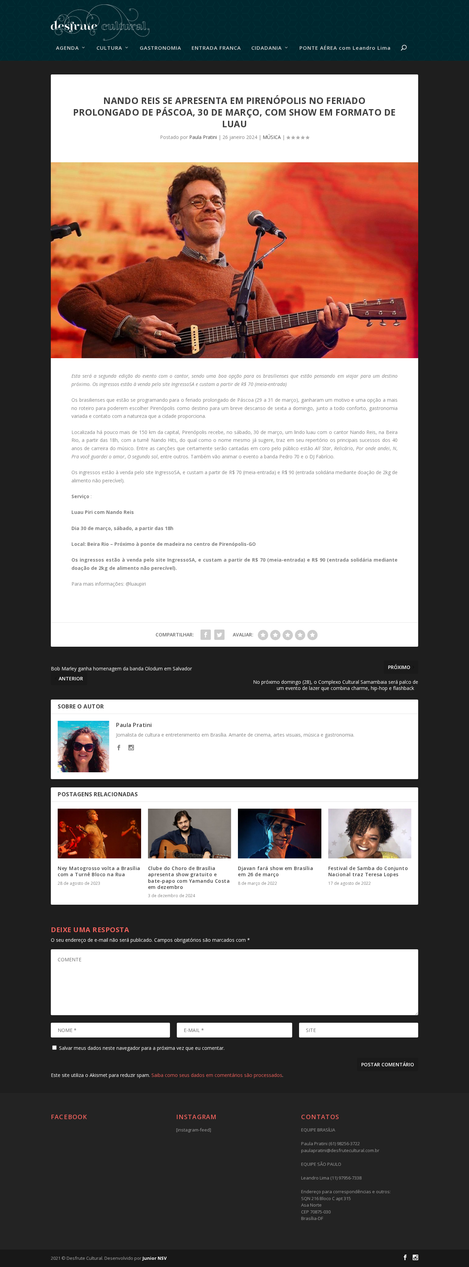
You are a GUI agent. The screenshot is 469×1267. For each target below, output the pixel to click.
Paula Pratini (203, 137)
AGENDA (67, 48)
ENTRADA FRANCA (216, 48)
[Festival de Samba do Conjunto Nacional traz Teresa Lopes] (370, 834)
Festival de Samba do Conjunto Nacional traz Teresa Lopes (368, 871)
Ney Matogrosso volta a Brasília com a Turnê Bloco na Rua (99, 871)
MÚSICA (272, 137)
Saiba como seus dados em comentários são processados (216, 1075)
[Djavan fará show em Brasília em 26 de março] (279, 834)
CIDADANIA (266, 48)
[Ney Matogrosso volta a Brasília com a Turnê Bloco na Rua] (99, 834)
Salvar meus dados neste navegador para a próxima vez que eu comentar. (142, 1048)
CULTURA (109, 48)
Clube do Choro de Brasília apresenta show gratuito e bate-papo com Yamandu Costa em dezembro (189, 877)
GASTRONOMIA (160, 48)
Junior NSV (154, 1258)
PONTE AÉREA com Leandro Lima (345, 48)
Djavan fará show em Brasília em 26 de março (275, 871)
